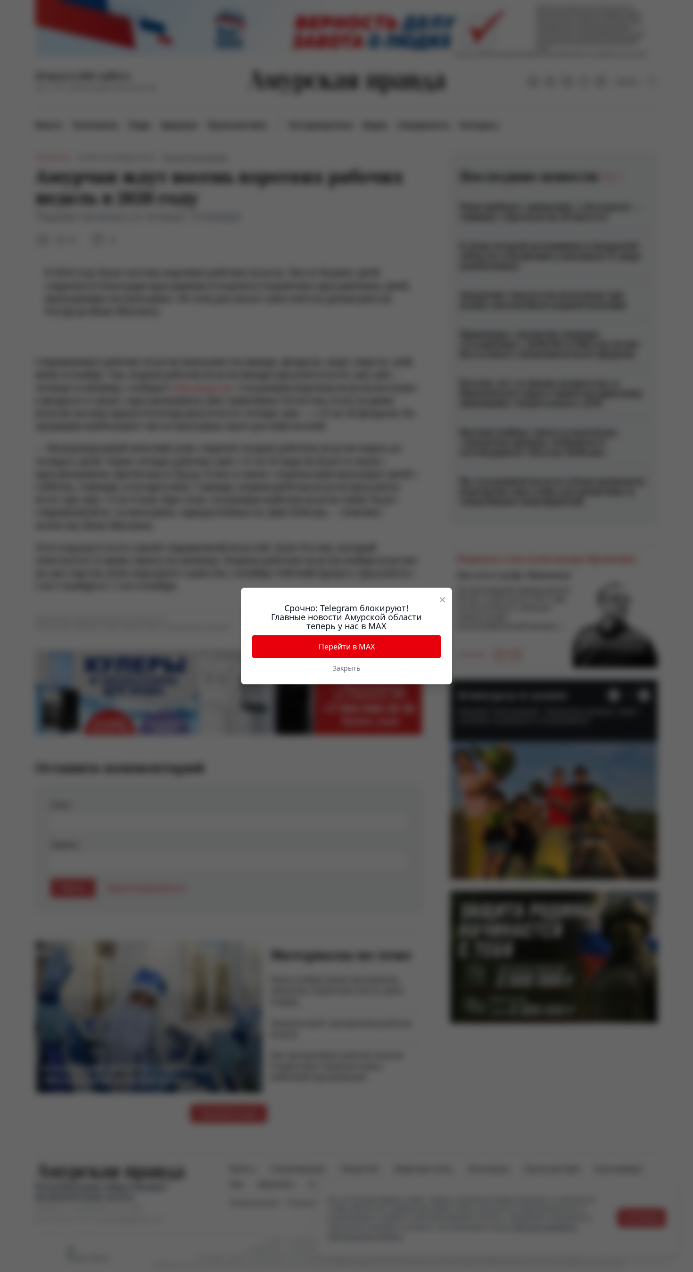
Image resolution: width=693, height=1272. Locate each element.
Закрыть (346, 668)
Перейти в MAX (347, 646)
